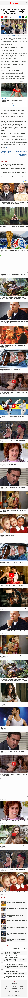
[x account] (14, 991)
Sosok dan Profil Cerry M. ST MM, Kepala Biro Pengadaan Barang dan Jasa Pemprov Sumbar (14, 960)
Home (7, 986)
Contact (21, 986)
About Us (14, 986)
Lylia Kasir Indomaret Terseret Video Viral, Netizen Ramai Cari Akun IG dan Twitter (15, 970)
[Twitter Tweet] (23, 17)
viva (6, 147)
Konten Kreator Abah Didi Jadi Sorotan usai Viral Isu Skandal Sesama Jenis (15, 949)
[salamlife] (9, 991)
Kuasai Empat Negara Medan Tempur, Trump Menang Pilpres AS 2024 (6, 153)
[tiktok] (12, 991)
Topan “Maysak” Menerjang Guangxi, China (14, 973)
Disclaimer (7, 988)
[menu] (1, 3)
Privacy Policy (14, 988)
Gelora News (17, 995)
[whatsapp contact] (18, 991)
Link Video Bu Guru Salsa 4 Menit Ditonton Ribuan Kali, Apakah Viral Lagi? (14, 956)
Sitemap (21, 988)
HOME (2, 7)
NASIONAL (7, 7)
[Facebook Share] (20, 17)
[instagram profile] (16, 991)
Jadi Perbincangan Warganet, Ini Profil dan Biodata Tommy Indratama (14, 977)
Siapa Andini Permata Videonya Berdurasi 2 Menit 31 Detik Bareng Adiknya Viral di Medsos (15, 963)
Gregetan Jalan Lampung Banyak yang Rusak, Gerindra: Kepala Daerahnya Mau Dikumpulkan (21, 154)
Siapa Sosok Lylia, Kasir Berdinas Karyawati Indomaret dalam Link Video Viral (14, 953)
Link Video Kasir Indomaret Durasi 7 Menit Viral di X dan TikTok (15, 967)
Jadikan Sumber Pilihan (14, 35)
